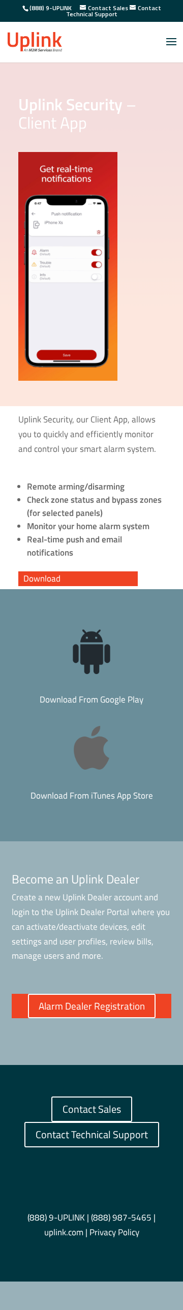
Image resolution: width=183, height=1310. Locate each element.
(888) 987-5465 (121, 1217)
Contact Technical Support (92, 1134)
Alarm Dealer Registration (92, 1005)
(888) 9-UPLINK (50, 8)
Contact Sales (92, 1109)
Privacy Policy (114, 1232)
